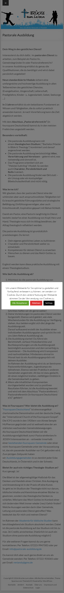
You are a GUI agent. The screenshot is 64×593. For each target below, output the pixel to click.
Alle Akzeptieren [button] (19, 303)
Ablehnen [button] (36, 303)
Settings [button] (49, 303)
